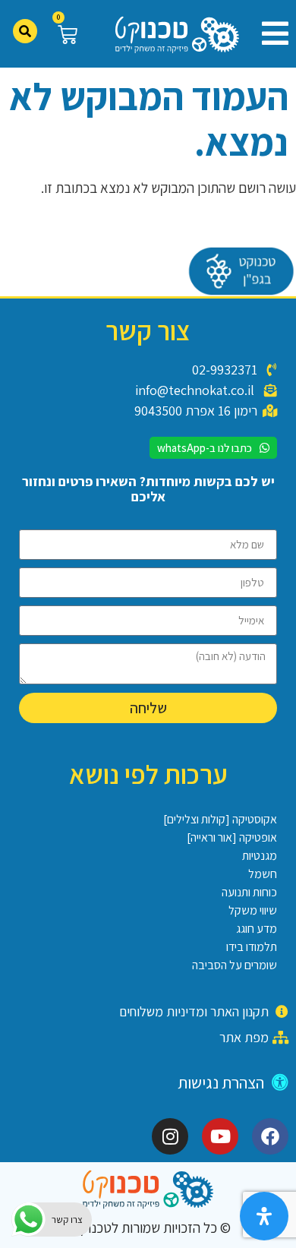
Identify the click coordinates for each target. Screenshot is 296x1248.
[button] (269, 33)
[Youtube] (220, 1136)
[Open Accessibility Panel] (264, 1216)
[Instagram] (170, 1136)
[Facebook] (270, 1136)
